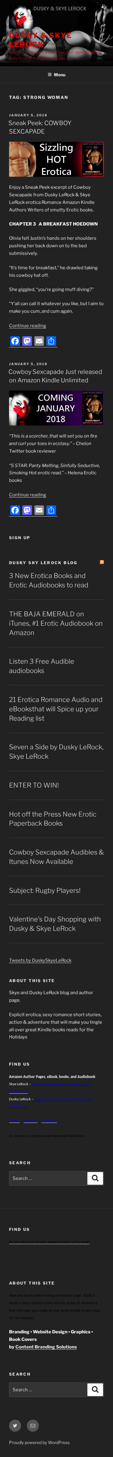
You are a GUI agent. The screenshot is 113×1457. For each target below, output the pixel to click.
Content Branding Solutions (46, 1347)
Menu (59, 74)
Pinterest (31, 1121)
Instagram (49, 1121)
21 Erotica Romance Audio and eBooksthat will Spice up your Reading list (55, 709)
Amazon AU (18, 1092)
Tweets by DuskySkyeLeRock (40, 960)
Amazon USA (44, 1099)
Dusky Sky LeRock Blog (43, 562)
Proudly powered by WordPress (39, 1442)
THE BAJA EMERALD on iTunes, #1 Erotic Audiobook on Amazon (56, 623)
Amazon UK (62, 1084)
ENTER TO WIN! (34, 785)
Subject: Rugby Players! (44, 890)
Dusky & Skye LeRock (40, 40)
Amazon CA (82, 1084)
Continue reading (27, 325)
